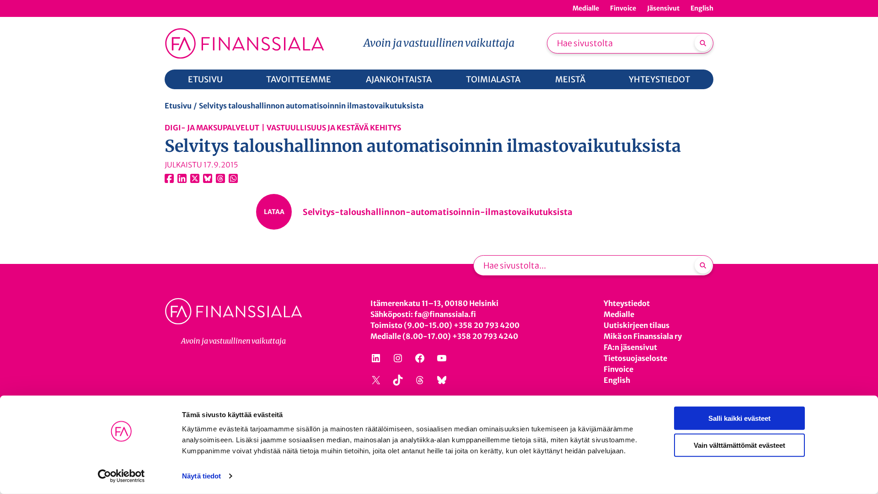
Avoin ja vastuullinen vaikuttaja (439, 42)
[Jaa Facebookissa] (169, 178)
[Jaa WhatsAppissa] (233, 178)
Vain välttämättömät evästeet (739, 445)
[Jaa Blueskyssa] (207, 178)
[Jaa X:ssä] (194, 178)
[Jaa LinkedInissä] (182, 178)
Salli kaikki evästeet (739, 418)
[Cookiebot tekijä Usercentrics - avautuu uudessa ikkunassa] (121, 476)
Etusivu (178, 105)
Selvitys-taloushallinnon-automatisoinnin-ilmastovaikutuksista (438, 212)
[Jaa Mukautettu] (220, 178)
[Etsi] (703, 43)
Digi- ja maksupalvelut (212, 127)
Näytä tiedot (201, 476)
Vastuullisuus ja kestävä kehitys (334, 127)
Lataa (274, 212)
